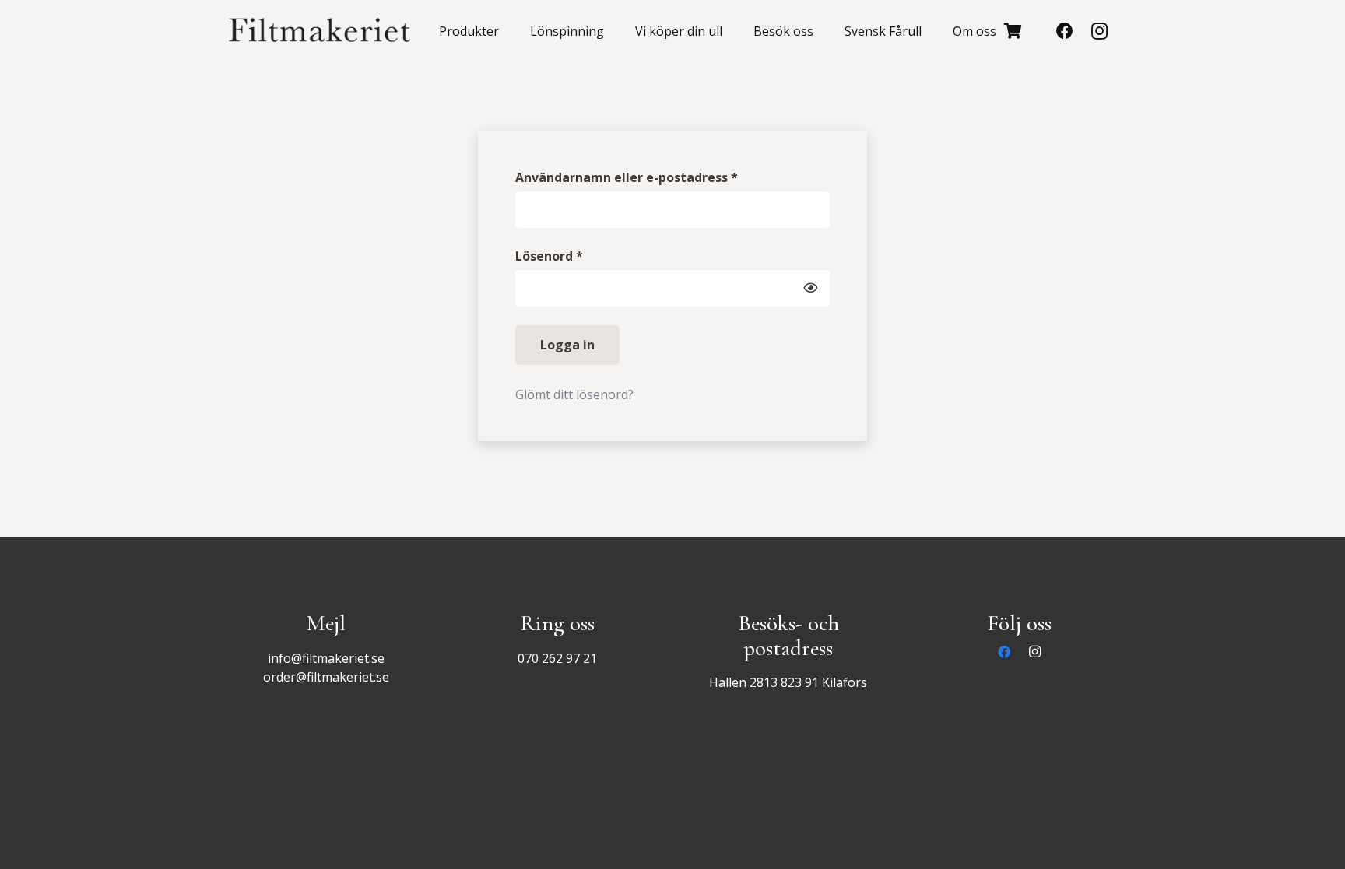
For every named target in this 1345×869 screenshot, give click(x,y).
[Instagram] (1099, 31)
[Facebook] (1065, 31)
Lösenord (591, 256)
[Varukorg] (1013, 31)
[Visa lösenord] (810, 288)
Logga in (567, 344)
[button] (506, 31)
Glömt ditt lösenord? (574, 394)
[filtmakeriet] (319, 31)
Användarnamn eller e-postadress (669, 177)
